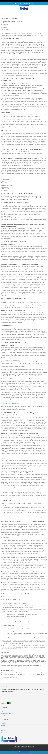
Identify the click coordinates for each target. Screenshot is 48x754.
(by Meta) (5, 540)
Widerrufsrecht (4, 730)
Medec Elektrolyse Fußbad (7, 713)
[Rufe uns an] (10, 703)
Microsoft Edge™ (41, 401)
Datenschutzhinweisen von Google (13, 455)
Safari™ (3, 403)
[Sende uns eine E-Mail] (8, 703)
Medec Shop (4, 715)
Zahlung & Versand (5, 732)
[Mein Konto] (11, 8)
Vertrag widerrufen (23, 751)
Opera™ (17, 403)
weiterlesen (12, 697)
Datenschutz (3, 725)
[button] (1, 7)
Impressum (3, 723)
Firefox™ (13, 403)
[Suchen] (4, 8)
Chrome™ (7, 403)
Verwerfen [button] (26, 1)
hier (35, 553)
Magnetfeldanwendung (6, 711)
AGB (2, 728)
